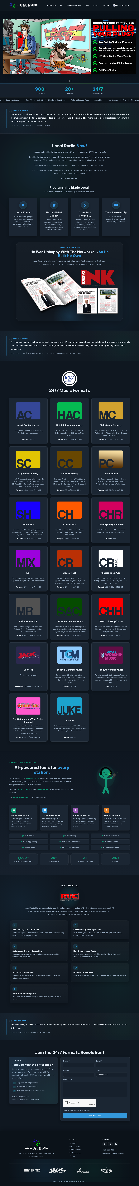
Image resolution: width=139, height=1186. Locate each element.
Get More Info (95, 1116)
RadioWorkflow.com (21, 797)
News (95, 5)
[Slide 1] (67, 81)
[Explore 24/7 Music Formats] (69, 47)
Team (86, 5)
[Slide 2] (69, 81)
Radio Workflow (74, 5)
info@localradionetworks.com (113, 1153)
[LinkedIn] (116, 1144)
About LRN (51, 5)
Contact (105, 5)
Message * (67, 1080)
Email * (99, 1061)
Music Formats (122, 5)
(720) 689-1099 (108, 1150)
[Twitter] (110, 1144)
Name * (66, 1061)
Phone (66, 1070)
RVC (61, 5)
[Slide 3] (71, 81)
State (98, 1070)
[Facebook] (105, 1144)
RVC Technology (76, 1153)
